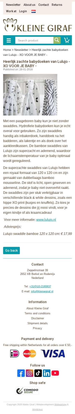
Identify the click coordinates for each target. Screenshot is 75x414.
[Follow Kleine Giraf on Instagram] (29, 373)
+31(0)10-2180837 (40, 286)
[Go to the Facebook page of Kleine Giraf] (20, 373)
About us (29, 4)
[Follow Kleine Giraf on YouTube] (54, 373)
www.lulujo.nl (46, 219)
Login (23, 11)
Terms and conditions (37, 313)
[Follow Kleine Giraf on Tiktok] (37, 373)
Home (7, 49)
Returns (57, 4)
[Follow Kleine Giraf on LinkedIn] (46, 373)
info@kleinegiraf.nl (42, 291)
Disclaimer (37, 318)
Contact (43, 4)
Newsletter (13, 4)
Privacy (37, 328)
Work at (11, 11)
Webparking (60, 404)
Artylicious (37, 409)
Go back (11, 251)
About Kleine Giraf (37, 308)
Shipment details (38, 323)
